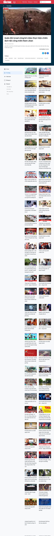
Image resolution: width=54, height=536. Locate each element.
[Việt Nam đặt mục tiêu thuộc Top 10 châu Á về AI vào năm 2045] (31, 127)
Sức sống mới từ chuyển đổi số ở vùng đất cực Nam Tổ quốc (45, 268)
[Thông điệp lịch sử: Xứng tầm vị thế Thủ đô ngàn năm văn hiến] (31, 142)
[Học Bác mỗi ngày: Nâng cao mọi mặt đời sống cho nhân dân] (31, 156)
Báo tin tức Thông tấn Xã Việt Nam (14, 3)
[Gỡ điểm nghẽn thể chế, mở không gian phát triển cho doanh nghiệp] (31, 98)
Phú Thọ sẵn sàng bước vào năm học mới (30, 374)
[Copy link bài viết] (48, 53)
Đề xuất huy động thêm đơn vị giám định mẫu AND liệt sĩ (30, 119)
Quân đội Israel (21, 58)
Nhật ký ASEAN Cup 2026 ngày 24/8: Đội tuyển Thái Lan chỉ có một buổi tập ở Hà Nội (45, 433)
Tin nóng (19, 2)
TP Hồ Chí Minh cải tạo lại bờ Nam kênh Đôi (31, 224)
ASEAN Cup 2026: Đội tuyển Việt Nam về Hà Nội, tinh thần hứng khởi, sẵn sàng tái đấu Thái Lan (31, 463)
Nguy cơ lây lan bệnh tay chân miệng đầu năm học (31, 180)
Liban (15, 58)
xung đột (46, 58)
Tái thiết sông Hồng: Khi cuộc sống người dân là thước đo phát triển (30, 90)
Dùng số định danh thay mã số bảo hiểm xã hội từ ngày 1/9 (45, 195)
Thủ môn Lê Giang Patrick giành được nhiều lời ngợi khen (43, 494)
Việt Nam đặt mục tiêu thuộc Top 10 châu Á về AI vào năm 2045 (31, 134)
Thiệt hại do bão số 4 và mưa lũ (30, 402)
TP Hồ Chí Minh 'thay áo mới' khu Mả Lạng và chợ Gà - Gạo (45, 119)
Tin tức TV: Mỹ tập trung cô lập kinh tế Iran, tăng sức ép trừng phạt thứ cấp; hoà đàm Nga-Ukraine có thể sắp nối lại (45, 165)
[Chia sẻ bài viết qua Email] (45, 53)
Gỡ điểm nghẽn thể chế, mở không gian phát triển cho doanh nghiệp (31, 105)
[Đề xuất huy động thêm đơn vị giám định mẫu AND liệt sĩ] (31, 113)
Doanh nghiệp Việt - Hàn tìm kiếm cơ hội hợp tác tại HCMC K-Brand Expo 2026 (30, 253)
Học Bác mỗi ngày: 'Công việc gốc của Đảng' (45, 460)
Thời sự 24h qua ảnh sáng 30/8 (44, 76)
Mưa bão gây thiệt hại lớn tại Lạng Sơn (44, 522)
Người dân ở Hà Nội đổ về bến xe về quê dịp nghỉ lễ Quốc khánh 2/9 (45, 181)
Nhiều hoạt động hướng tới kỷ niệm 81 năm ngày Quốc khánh (44, 90)
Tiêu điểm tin (9, 86)
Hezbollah (11, 58)
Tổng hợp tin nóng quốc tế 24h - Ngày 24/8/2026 (45, 447)
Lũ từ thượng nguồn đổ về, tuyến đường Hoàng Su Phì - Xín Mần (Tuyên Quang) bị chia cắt (30, 269)
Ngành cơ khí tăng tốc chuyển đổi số (44, 313)
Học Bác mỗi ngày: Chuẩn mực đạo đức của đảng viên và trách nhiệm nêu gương (31, 360)
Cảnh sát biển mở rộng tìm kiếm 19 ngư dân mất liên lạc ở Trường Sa (45, 134)
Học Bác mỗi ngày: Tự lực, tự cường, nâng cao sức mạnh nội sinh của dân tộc (30, 417)
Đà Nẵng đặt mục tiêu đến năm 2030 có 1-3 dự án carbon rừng (45, 479)
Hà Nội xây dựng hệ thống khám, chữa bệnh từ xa (30, 210)
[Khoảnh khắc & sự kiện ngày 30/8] (45, 98)
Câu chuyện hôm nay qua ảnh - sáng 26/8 (45, 327)
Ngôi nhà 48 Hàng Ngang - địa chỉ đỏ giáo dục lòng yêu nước (31, 237)
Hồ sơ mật (9, 89)
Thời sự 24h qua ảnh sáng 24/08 (30, 447)
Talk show (24, 2)
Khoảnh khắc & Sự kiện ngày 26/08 (44, 342)
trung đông (7, 60)
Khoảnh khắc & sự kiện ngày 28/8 (44, 236)
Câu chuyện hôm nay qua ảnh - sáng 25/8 (45, 402)
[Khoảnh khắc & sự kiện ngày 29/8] (45, 142)
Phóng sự (30, 2)
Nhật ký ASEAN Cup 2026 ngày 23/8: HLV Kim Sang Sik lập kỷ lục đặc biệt (31, 479)
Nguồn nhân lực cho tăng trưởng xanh (31, 76)
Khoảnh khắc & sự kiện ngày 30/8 (44, 104)
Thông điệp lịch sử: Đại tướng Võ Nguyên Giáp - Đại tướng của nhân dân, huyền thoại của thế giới (45, 417)
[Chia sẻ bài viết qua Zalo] (43, 53)
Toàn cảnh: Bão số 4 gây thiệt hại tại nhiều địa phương (30, 314)
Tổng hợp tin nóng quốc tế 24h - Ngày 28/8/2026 (45, 224)
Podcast (35, 2)
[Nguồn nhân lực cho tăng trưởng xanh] (31, 71)
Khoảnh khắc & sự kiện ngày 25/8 (30, 431)
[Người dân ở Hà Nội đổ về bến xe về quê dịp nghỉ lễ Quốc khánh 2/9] (45, 174)
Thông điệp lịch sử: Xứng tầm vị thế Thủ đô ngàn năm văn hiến (31, 148)
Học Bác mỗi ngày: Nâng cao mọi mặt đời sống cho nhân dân (30, 163)
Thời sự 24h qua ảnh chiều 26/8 (44, 296)
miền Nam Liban (40, 58)
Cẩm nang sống (10, 91)
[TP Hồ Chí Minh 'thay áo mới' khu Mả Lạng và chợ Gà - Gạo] (45, 113)
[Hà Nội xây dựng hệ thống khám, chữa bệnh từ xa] (31, 203)
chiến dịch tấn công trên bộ (30, 58)
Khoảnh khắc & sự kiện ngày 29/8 (44, 147)
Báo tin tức (7, 2)
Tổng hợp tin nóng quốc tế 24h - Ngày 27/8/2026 (31, 284)
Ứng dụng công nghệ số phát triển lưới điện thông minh (30, 328)
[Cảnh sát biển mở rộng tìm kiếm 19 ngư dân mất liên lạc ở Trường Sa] (45, 127)
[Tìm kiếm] (41, 2)
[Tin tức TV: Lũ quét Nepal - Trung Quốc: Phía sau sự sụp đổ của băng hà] (31, 189)
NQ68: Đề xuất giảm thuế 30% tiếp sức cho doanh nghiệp (45, 508)
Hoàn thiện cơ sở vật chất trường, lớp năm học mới (44, 210)
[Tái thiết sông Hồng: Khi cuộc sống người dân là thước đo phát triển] (31, 83)
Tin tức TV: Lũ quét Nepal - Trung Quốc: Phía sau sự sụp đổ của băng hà (31, 195)
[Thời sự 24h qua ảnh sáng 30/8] (45, 71)
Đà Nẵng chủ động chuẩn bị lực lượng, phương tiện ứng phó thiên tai (45, 388)
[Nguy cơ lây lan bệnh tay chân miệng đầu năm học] (31, 174)
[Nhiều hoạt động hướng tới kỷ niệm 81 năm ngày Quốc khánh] (45, 83)
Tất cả (7, 69)
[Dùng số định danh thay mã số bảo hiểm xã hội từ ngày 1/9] (45, 189)
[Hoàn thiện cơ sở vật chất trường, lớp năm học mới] (45, 203)
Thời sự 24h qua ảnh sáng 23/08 (30, 507)
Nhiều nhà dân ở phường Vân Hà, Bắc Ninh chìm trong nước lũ (45, 359)
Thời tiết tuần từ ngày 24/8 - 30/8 (30, 493)
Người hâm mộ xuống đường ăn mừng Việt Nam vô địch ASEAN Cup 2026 (30, 298)
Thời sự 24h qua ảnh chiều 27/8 (44, 251)
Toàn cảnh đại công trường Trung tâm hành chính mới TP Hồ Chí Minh (31, 388)
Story (8, 93)
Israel (6, 58)
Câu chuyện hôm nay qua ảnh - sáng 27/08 (45, 284)
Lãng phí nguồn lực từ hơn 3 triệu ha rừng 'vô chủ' (30, 523)
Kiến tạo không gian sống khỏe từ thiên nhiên (45, 374)
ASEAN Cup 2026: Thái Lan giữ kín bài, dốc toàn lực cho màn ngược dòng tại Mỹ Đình (31, 344)
